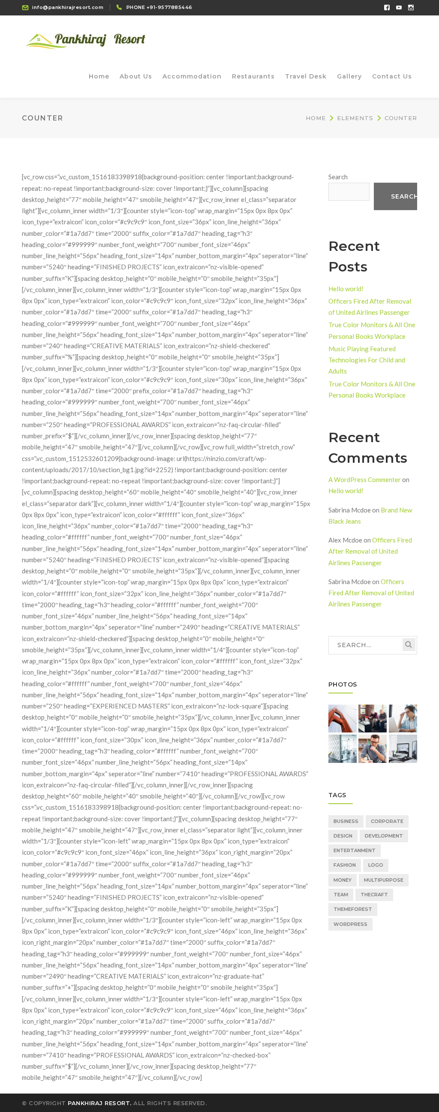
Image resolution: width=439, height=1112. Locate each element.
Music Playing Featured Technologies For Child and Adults (366, 360)
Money (343, 880)
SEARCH (409, 644)
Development (384, 836)
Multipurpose (383, 880)
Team (341, 895)
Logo (375, 865)
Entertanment (355, 850)
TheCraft (374, 895)
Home (316, 118)
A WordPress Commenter (364, 479)
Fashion (345, 865)
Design (343, 836)
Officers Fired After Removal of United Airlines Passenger (370, 551)
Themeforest (353, 909)
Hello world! (346, 288)
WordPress (350, 924)
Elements (355, 118)
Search (338, 177)
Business (346, 821)
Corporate (387, 821)
